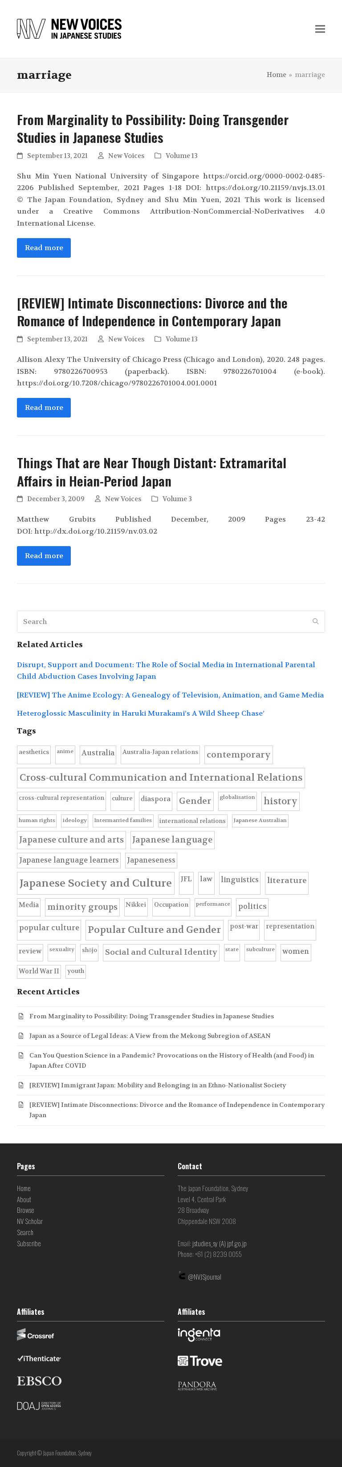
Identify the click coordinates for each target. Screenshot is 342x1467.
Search (25, 1232)
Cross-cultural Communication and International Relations (161, 777)
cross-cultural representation (61, 798)
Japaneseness (151, 860)
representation (290, 926)
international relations (192, 821)
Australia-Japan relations (160, 752)
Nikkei (136, 904)
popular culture (49, 927)
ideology (75, 820)
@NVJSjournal (204, 1276)
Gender (195, 800)
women (295, 951)
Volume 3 (177, 499)
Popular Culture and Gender (154, 930)
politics (252, 906)
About (24, 1199)
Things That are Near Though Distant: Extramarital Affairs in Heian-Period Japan (151, 471)
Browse (25, 1210)
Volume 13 (182, 156)
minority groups (82, 907)
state (232, 949)
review (30, 951)
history (280, 801)
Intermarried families (123, 820)
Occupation (171, 904)
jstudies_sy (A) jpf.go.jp (219, 1243)
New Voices (126, 156)
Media (29, 905)
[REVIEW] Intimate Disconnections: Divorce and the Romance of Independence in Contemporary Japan (152, 312)
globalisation (237, 797)
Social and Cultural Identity (161, 952)
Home (24, 1188)
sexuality (61, 949)
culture (122, 798)
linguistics (240, 879)
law (206, 879)
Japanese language (172, 840)
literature (287, 880)
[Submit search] (316, 621)
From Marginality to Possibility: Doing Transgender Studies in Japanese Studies (153, 128)
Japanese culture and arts (71, 840)
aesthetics (34, 752)
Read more (44, 247)
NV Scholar (30, 1221)
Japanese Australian (260, 820)
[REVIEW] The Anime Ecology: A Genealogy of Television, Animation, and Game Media (170, 695)
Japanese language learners (69, 860)
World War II (39, 971)
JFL (186, 879)
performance (213, 904)
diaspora (156, 798)
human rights (37, 820)
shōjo (89, 950)
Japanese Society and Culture (96, 883)
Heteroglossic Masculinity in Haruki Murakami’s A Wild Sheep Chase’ (141, 713)
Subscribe (29, 1243)
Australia (97, 753)
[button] (320, 29)
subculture (260, 949)
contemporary (239, 754)
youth (75, 971)
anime (65, 751)
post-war (244, 926)
